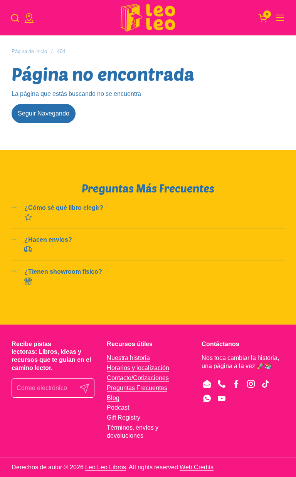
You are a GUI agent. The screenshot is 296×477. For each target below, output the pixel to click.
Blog (113, 398)
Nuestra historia (128, 358)
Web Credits (197, 467)
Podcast (118, 407)
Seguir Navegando (43, 113)
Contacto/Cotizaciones (138, 378)
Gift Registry (123, 417)
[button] (15, 18)
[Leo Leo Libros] (148, 18)
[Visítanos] (29, 18)
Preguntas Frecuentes (137, 388)
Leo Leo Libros (105, 467)
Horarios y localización (138, 368)
